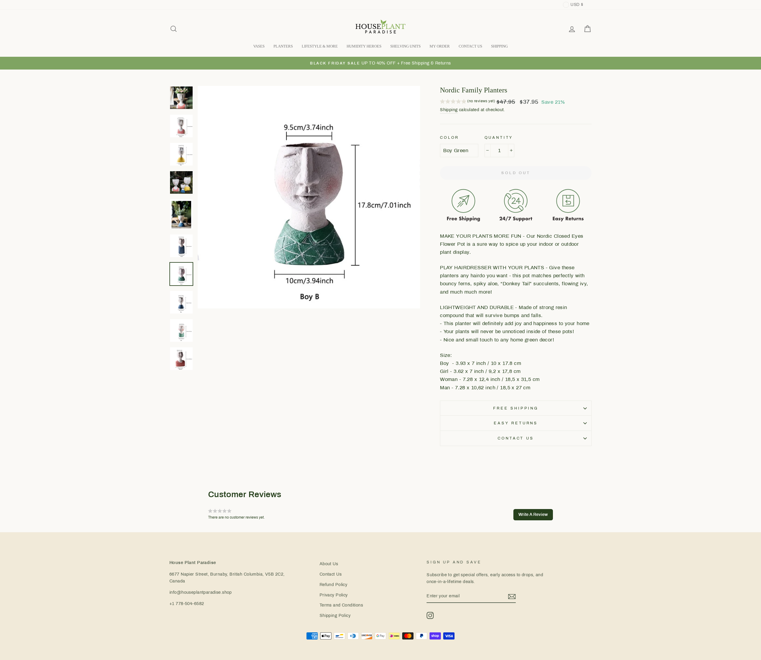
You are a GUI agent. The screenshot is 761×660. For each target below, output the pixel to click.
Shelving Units (405, 46)
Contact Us (331, 574)
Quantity (499, 138)
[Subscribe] (512, 596)
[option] (380, 63)
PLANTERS (283, 46)
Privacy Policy (334, 595)
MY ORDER (440, 46)
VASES (259, 46)
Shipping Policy (335, 615)
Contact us (516, 438)
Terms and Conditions (341, 605)
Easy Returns (516, 423)
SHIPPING (499, 46)
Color (449, 138)
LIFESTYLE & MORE (320, 46)
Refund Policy (334, 584)
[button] (467, 101)
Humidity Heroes (364, 46)
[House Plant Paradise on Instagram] (430, 615)
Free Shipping (515, 408)
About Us (329, 563)
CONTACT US (470, 46)
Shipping (448, 109)
